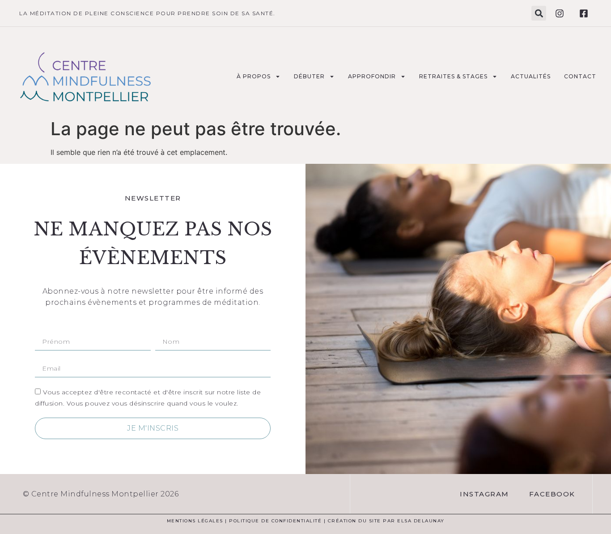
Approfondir (372, 76)
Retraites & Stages (453, 76)
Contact (580, 76)
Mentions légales (195, 521)
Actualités (531, 76)
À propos (254, 76)
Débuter (309, 76)
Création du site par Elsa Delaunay (386, 521)
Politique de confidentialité (275, 521)
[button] (538, 13)
